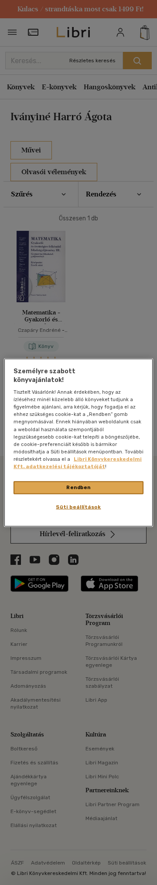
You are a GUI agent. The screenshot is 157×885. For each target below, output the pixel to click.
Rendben (78, 487)
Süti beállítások (78, 506)
